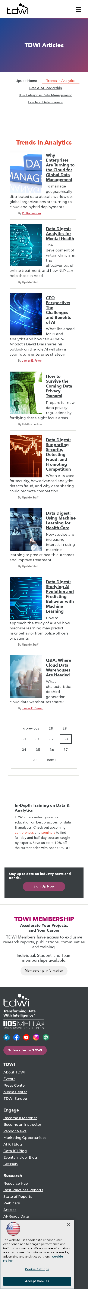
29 (65, 728)
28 (51, 728)
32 (51, 739)
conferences (24, 832)
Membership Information (44, 970)
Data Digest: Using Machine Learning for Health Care (61, 520)
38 (35, 760)
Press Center (14, 1085)
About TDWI (14, 1072)
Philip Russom (31, 213)
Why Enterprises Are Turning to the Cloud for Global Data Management (60, 167)
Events (9, 1079)
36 (52, 750)
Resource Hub (15, 1183)
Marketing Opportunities (25, 1138)
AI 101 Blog (12, 1144)
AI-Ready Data (16, 1216)
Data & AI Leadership (45, 88)
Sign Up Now (44, 886)
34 (24, 750)
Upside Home (26, 81)
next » (51, 760)
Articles (9, 1210)
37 (66, 750)
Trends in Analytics (60, 81)
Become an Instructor (22, 1125)
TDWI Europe (15, 1099)
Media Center (15, 1092)
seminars (48, 832)
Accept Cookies (37, 1281)
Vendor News (14, 1131)
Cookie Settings (37, 1269)
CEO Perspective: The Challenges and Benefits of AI (58, 310)
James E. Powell (32, 360)
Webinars (11, 1203)
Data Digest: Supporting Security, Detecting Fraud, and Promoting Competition (58, 454)
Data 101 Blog (15, 1151)
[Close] (68, 1224)
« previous (31, 728)
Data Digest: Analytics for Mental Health (60, 233)
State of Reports (17, 1197)
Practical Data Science (45, 102)
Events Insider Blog (20, 1158)
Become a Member (20, 1118)
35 (38, 750)
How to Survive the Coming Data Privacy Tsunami (59, 386)
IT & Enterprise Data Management (45, 95)
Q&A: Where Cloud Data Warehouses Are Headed (58, 667)
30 (24, 739)
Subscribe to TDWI (25, 1050)
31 (37, 739)
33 (66, 739)
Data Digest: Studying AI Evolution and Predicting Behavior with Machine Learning (60, 596)
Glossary (10, 1164)
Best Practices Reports (23, 1190)
